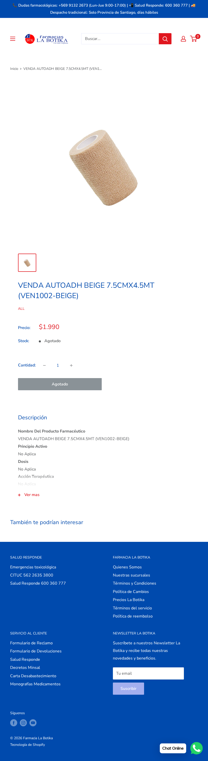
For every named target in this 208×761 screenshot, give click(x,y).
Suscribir (128, 688)
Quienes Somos (127, 567)
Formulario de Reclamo (31, 643)
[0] (193, 39)
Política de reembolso (133, 616)
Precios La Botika (128, 600)
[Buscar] (165, 38)
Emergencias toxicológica (33, 567)
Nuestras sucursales (131, 575)
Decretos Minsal (25, 667)
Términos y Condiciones (134, 583)
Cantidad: (27, 365)
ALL (21, 308)
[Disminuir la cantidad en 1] (44, 365)
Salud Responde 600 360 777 (38, 583)
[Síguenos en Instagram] (23, 722)
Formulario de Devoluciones (36, 651)
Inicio (14, 68)
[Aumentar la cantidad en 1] (71, 365)
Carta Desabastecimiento (33, 676)
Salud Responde (25, 659)
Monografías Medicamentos (35, 684)
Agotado (60, 384)
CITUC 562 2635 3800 (31, 575)
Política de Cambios (131, 591)
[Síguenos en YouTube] (33, 722)
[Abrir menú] (12, 39)
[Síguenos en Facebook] (13, 722)
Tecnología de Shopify (27, 744)
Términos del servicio (132, 608)
